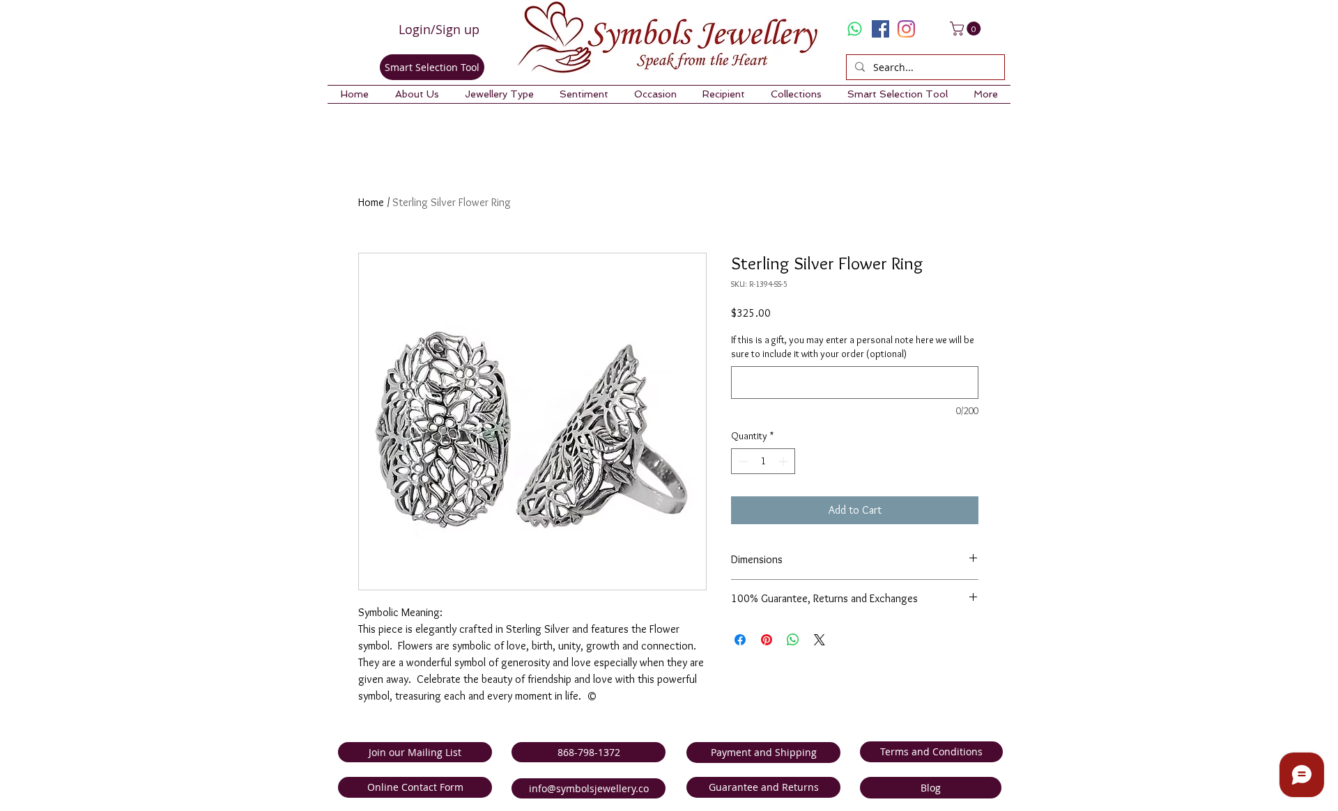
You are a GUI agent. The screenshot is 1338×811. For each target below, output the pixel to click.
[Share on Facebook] (740, 639)
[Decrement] (742, 461)
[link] (967, 29)
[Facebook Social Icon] (880, 29)
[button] (417, 94)
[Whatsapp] (854, 29)
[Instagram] (906, 29)
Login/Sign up (439, 29)
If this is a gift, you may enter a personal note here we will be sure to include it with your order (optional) (852, 346)
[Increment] (784, 461)
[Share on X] (819, 639)
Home (371, 202)
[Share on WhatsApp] (793, 639)
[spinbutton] (763, 461)
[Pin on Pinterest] (766, 639)
